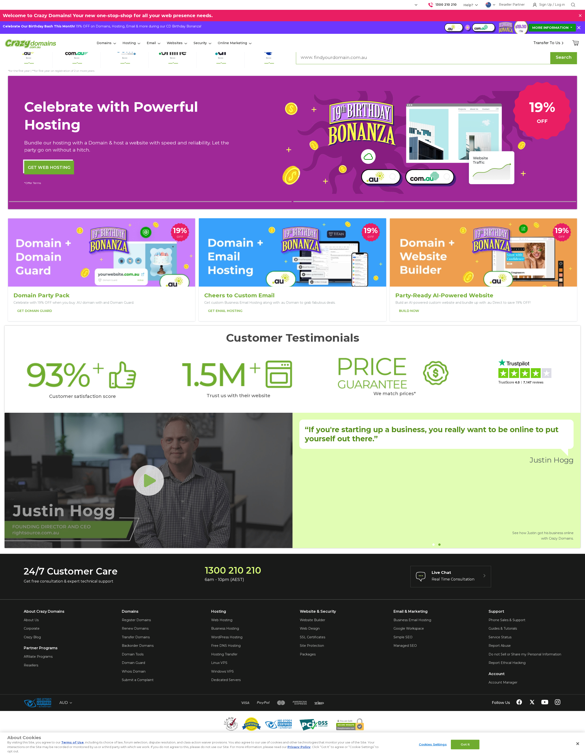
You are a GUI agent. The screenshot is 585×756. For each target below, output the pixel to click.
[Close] (578, 744)
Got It (465, 744)
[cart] (575, 43)
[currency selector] (415, 5)
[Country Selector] (488, 5)
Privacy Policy (299, 747)
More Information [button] (550, 28)
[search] (573, 4)
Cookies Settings (433, 744)
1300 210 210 (446, 5)
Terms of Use (72, 742)
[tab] (150, 201)
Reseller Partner (512, 5)
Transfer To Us (546, 43)
